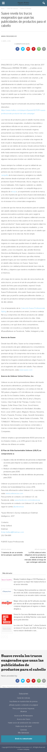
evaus (14, 192)
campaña (4, 175)
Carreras (23, 730)
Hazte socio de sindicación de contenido (23, 723)
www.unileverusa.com (14, 493)
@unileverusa (18, 507)
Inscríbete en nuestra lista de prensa (23, 701)
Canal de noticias (23, 698)
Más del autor (7, 573)
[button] (44, 3)
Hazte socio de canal (23, 726)
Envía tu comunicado (23, 739)
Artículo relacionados (10, 570)
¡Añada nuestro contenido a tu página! (23, 705)
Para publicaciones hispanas (23, 708)
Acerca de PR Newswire (23, 716)
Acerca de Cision (23, 719)
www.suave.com (25, 370)
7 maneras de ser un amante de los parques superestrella (12, 554)
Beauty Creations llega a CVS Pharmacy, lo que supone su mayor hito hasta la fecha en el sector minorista (30, 581)
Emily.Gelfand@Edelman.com (12, 532)
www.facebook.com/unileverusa (27, 500)
